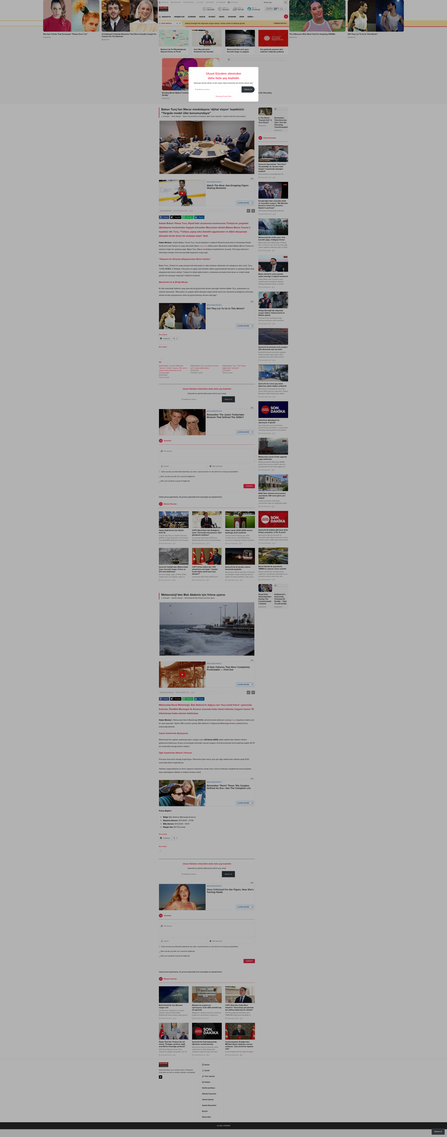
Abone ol (248, 89)
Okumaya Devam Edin (223, 96)
